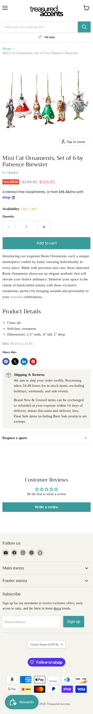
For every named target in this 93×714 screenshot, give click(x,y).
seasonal (16, 297)
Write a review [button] (46, 507)
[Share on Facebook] (6, 361)
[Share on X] (15, 361)
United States (44, 644)
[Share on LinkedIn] (24, 361)
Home (6, 49)
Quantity (8, 216)
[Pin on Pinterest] (33, 361)
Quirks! (12, 172)
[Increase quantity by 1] (44, 226)
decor (57, 608)
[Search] (84, 26)
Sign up (73, 621)
